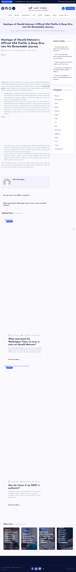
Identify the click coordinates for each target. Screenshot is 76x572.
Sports (54, 17)
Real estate (58, 131)
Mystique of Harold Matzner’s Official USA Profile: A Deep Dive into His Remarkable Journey (40, 32)
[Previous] (69, 526)
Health (40, 17)
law (56, 124)
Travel (56, 147)
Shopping (47, 17)
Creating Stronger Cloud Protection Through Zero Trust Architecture (61, 50)
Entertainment (26, 17)
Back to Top (70, 570)
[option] (11, 540)
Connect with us (63, 17)
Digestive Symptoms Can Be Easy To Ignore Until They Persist (11, 540)
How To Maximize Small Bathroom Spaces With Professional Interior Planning (62, 58)
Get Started (70, 10)
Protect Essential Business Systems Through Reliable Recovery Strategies (62, 79)
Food (56, 105)
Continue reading (14, 361)
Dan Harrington (8, 52)
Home (10, 17)
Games (57, 109)
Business (17, 17)
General (15, 52)
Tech (34, 17)
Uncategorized (59, 150)
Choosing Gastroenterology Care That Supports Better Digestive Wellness (62, 71)
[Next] (71, 526)
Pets (56, 128)
